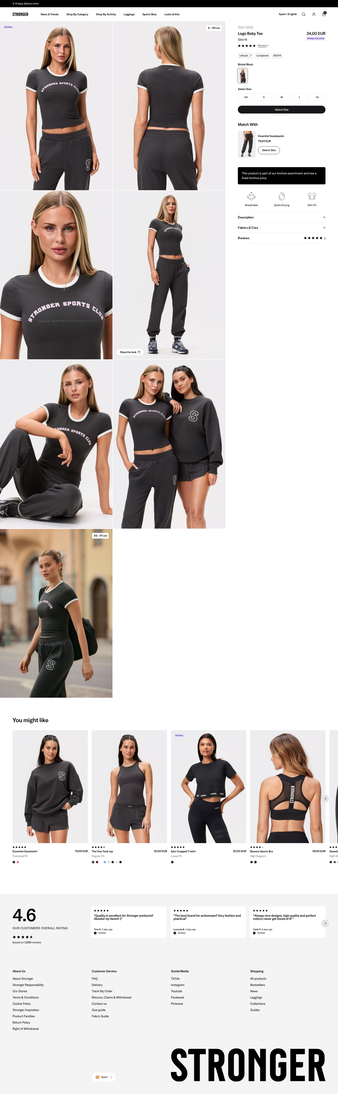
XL (317, 97)
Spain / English (288, 14)
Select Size (269, 150)
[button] (281, 46)
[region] (169, 798)
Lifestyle (243, 55)
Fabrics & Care (248, 228)
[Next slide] (325, 799)
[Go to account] (313, 14)
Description (246, 217)
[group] (50, 798)
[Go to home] (20, 14)
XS (245, 97)
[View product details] (50, 853)
